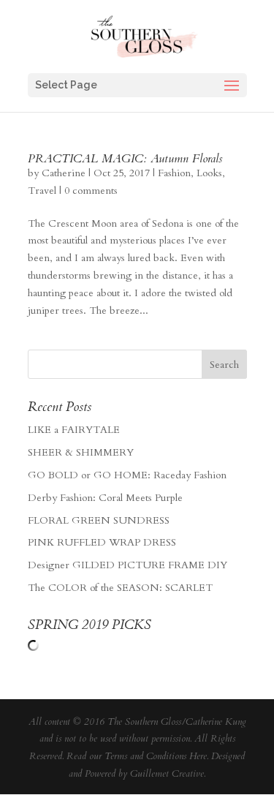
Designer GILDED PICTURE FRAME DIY (127, 565)
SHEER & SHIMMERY (81, 452)
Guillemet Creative (167, 773)
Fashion (174, 173)
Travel (42, 190)
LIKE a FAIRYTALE (74, 430)
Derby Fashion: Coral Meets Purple (105, 498)
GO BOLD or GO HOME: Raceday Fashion (127, 475)
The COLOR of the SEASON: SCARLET (120, 588)
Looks (209, 173)
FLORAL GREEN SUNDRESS (99, 520)
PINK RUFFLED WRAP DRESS (102, 542)
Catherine (63, 173)
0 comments (91, 190)
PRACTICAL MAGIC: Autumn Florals (125, 159)
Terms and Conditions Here (155, 756)
